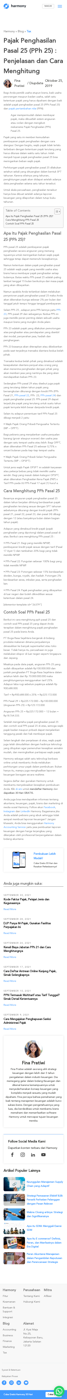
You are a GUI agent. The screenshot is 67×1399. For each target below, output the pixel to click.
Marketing (9, 1347)
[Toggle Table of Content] (56, 211)
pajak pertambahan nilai (22, 108)
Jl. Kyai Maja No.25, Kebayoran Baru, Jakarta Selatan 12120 (33, 1338)
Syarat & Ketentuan (11, 1370)
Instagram (9, 811)
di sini (19, 789)
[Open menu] (59, 6)
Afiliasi (47, 1296)
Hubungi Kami (31, 1302)
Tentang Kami (31, 1296)
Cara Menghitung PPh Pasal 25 (22, 220)
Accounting (9, 1330)
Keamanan (9, 1302)
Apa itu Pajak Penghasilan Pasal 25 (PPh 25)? (29, 216)
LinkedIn (25, 811)
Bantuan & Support (9, 1310)
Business (8, 1335)
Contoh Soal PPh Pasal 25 (20, 224)
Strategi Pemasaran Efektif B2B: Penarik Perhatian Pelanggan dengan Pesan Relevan (45, 1200)
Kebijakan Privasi (10, 1376)
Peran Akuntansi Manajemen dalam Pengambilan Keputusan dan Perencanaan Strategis (44, 1258)
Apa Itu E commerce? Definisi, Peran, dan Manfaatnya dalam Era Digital (44, 1242)
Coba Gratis (53, 1394)
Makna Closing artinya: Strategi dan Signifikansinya (45, 1214)
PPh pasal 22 (21, 395)
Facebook (49, 807)
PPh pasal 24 (48, 395)
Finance (7, 1341)
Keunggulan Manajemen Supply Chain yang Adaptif (45, 1184)
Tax (29, 31)
